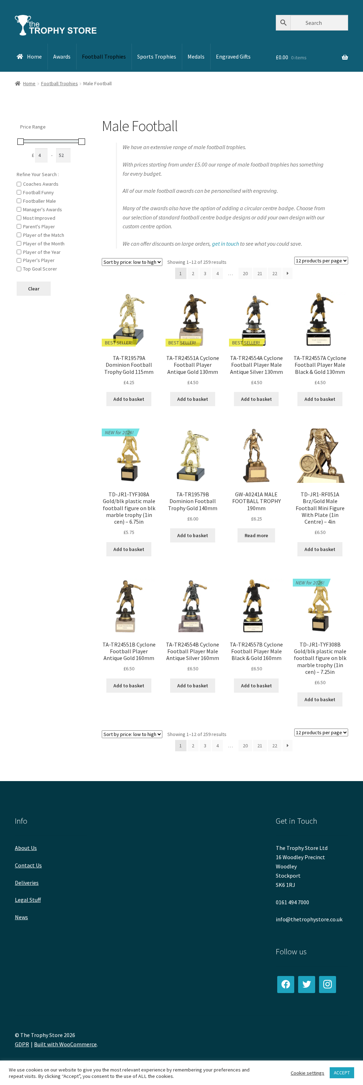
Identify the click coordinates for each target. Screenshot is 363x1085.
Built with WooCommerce (65, 1044)
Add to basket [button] (128, 399)
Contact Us (28, 865)
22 (274, 273)
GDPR (22, 1044)
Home (29, 83)
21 (259, 273)
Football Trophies (59, 83)
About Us (26, 847)
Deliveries (27, 882)
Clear (33, 288)
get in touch (225, 243)
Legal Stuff (28, 899)
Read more (256, 535)
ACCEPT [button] (342, 1073)
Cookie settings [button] (307, 1073)
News (21, 917)
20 (245, 273)
